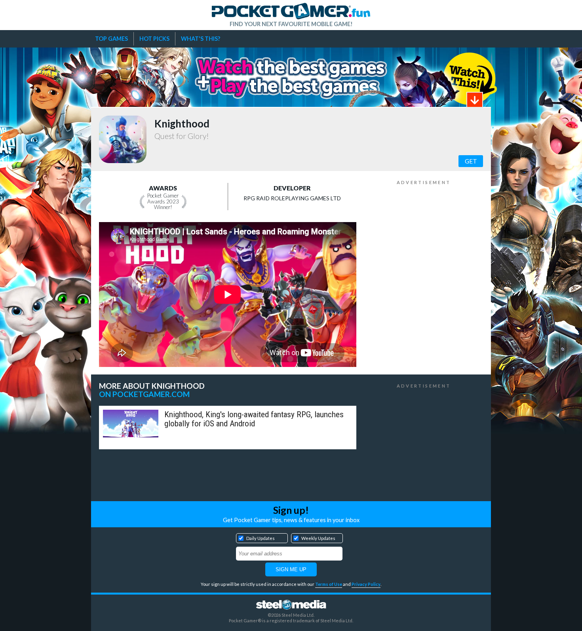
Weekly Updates (318, 538)
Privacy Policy (366, 584)
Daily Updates (260, 538)
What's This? (200, 38)
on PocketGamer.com (144, 394)
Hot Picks (154, 38)
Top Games (111, 38)
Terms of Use (328, 584)
